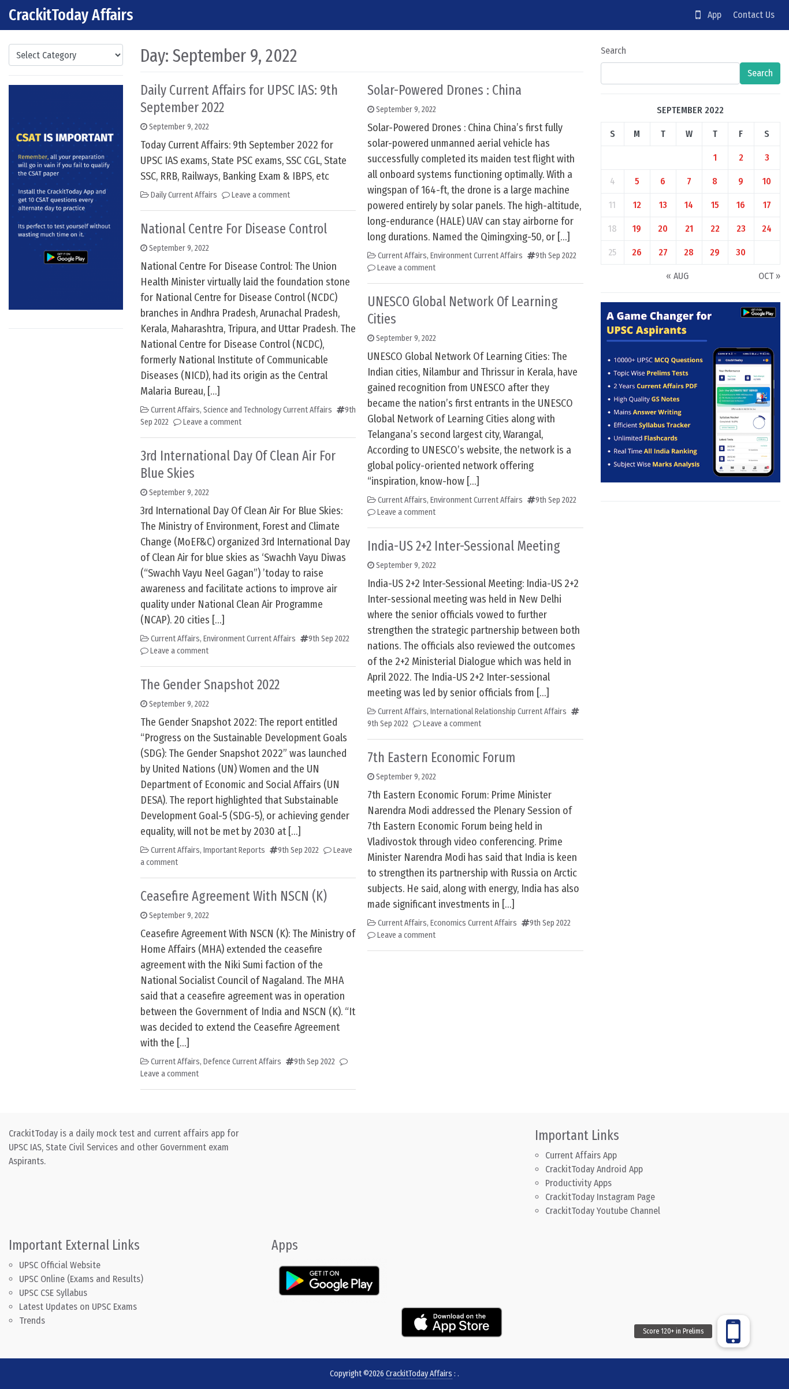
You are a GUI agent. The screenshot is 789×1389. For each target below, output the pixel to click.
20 (663, 228)
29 (715, 252)
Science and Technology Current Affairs (267, 410)
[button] (733, 1331)
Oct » (769, 275)
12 (637, 204)
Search (613, 50)
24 (767, 228)
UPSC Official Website (60, 1265)
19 (636, 228)
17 (767, 204)
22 (715, 228)
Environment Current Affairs (249, 639)
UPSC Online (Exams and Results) (81, 1278)
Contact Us (754, 14)
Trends (32, 1320)
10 (766, 181)
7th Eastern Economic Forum (441, 757)
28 (689, 252)
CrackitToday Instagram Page (600, 1196)
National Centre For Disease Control (233, 229)
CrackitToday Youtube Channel (602, 1210)
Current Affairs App (581, 1155)
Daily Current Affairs (184, 195)
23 (741, 228)
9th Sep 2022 (328, 639)
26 (637, 252)
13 (663, 204)
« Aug (677, 275)
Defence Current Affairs (242, 1062)
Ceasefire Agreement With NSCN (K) (233, 896)
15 (715, 204)
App (711, 14)
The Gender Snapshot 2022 (210, 685)
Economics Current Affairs (473, 923)
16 (740, 204)
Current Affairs (175, 410)
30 (741, 252)
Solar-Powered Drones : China (444, 90)
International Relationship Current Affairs (498, 711)
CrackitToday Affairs (71, 14)
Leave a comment (261, 195)
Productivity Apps (578, 1183)
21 (689, 228)
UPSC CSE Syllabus (54, 1292)
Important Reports (234, 850)
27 (663, 252)
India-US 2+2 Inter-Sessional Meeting (463, 546)
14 (688, 204)
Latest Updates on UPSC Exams (78, 1306)
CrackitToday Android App (594, 1169)
